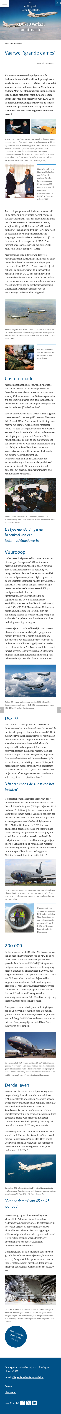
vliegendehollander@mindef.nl (27, 1377)
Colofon (9, 1386)
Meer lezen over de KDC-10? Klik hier (17, 1336)
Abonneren (10, 1392)
